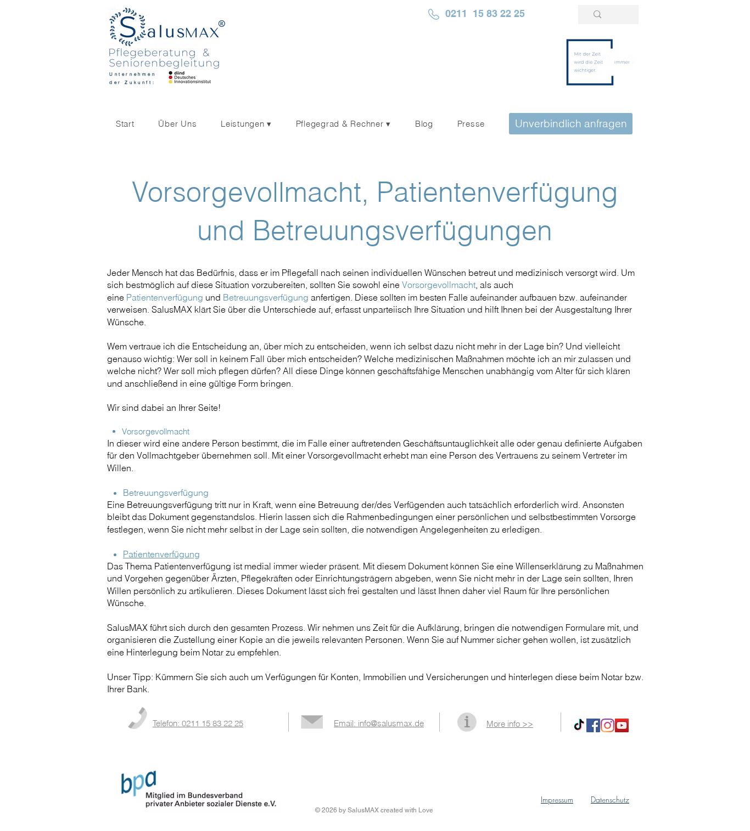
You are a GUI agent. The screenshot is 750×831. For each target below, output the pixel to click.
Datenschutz (610, 799)
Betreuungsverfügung (266, 297)
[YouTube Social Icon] (622, 725)
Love (425, 810)
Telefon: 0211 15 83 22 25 (198, 723)
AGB (628, 810)
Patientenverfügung (164, 297)
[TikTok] (579, 725)
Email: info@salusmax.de (379, 723)
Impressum (557, 799)
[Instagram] (607, 725)
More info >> (509, 724)
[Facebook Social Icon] (593, 725)
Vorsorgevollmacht (438, 284)
